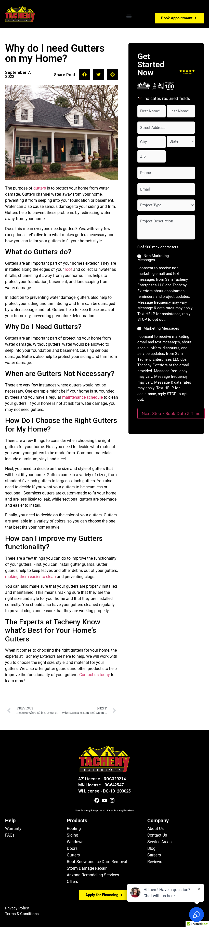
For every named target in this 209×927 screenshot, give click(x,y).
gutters (39, 188)
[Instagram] (112, 800)
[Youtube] (104, 800)
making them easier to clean (30, 576)
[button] (129, 16)
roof (68, 269)
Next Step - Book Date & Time (171, 413)
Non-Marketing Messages (153, 258)
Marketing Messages (161, 328)
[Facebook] (96, 800)
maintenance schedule (82, 397)
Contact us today (94, 674)
